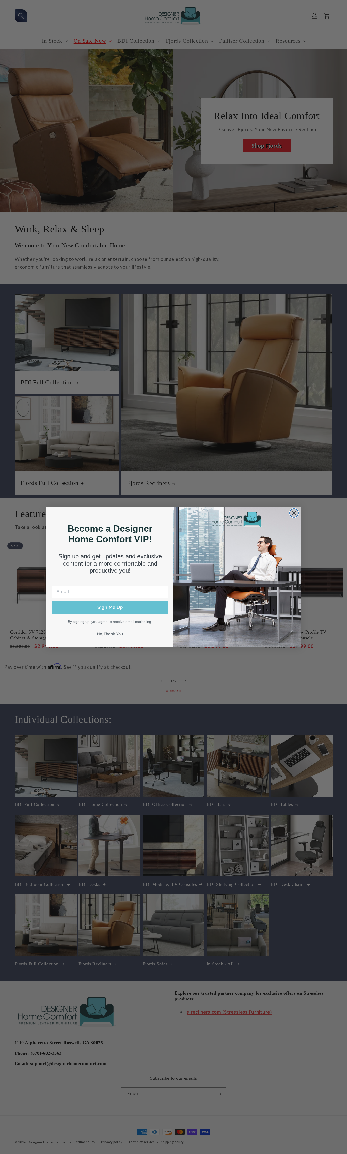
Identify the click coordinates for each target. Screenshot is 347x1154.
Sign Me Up (110, 607)
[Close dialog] (294, 513)
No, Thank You (110, 633)
